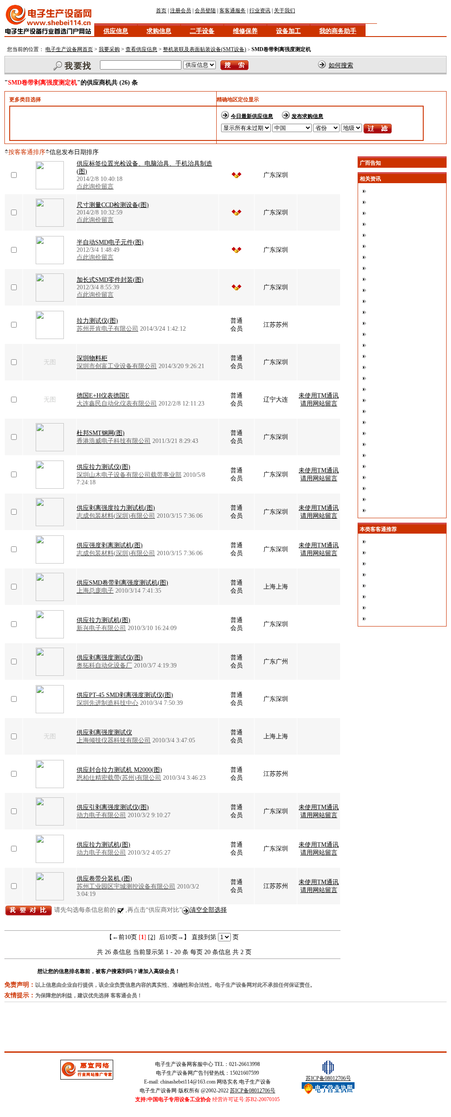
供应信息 (116, 31)
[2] (151, 937)
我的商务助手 (337, 31)
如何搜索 (341, 65)
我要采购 (109, 49)
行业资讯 (259, 10)
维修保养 (245, 31)
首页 (161, 10)
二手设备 (202, 31)
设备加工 (288, 31)
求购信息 (159, 31)
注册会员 (180, 10)
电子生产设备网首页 (69, 49)
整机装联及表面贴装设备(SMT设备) (204, 49)
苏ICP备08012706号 (252, 1091)
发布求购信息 (307, 116)
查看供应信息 (141, 49)
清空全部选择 (208, 910)
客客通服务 (232, 10)
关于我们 (284, 10)
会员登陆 (205, 10)
